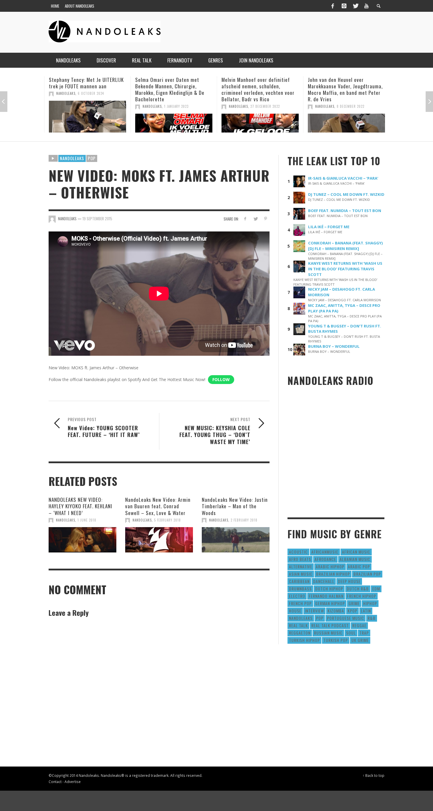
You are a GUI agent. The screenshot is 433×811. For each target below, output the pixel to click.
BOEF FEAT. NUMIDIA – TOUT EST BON (344, 210)
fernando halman (326, 596)
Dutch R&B (358, 588)
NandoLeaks (65, 93)
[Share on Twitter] (255, 219)
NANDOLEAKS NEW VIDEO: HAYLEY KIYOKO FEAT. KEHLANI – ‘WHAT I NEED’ (80, 506)
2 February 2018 (244, 520)
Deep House (349, 581)
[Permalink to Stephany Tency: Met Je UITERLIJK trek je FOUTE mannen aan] (87, 117)
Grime (354, 603)
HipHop (370, 603)
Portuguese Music (345, 618)
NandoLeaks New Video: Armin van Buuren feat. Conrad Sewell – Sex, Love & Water (158, 506)
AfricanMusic (324, 552)
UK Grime (360, 640)
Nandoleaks (72, 158)
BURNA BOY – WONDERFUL (334, 346)
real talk (298, 625)
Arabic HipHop (330, 566)
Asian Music (301, 574)
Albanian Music (355, 559)
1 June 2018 (86, 520)
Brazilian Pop (367, 574)
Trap (364, 633)
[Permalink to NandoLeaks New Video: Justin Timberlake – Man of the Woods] (236, 539)
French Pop (300, 603)
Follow (221, 379)
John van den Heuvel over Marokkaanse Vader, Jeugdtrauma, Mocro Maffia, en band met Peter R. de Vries (345, 89)
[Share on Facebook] (245, 219)
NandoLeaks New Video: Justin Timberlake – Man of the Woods (235, 506)
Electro (297, 596)
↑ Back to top (373, 775)
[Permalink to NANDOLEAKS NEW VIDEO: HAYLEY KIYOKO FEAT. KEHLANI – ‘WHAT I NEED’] (82, 539)
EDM (376, 588)
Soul (351, 633)
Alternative (300, 566)
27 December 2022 (265, 106)
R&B (372, 618)
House (295, 611)
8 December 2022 (350, 106)
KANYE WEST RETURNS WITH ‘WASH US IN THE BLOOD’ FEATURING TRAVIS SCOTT (345, 269)
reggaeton (299, 633)
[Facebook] (332, 6)
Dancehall (323, 581)
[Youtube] (366, 6)
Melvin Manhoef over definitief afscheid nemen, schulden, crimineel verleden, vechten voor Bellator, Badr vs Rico (258, 89)
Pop (92, 158)
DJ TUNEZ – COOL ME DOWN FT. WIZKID (346, 194)
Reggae (359, 625)
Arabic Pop (359, 566)
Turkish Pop (335, 640)
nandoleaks (301, 618)
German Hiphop (330, 603)
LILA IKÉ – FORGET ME (328, 226)
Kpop (352, 611)
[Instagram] (344, 6)
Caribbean (299, 581)
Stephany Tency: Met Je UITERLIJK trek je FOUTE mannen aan (86, 83)
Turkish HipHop (304, 640)
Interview (314, 611)
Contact (55, 781)
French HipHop (361, 596)
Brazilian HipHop (333, 574)
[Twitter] (355, 6)
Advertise (73, 781)
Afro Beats (300, 559)
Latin (366, 611)
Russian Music (328, 633)
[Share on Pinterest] (266, 219)
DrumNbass (300, 588)
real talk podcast (330, 625)
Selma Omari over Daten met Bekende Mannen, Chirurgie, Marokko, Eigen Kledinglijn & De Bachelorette (169, 89)
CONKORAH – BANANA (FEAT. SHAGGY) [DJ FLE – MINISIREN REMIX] (345, 245)
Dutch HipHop (329, 588)
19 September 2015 (97, 218)
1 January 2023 (176, 106)
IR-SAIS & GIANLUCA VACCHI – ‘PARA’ (343, 178)
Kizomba (336, 611)
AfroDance (325, 559)
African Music (356, 552)
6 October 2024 (91, 93)
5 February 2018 (167, 520)
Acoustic (298, 552)
